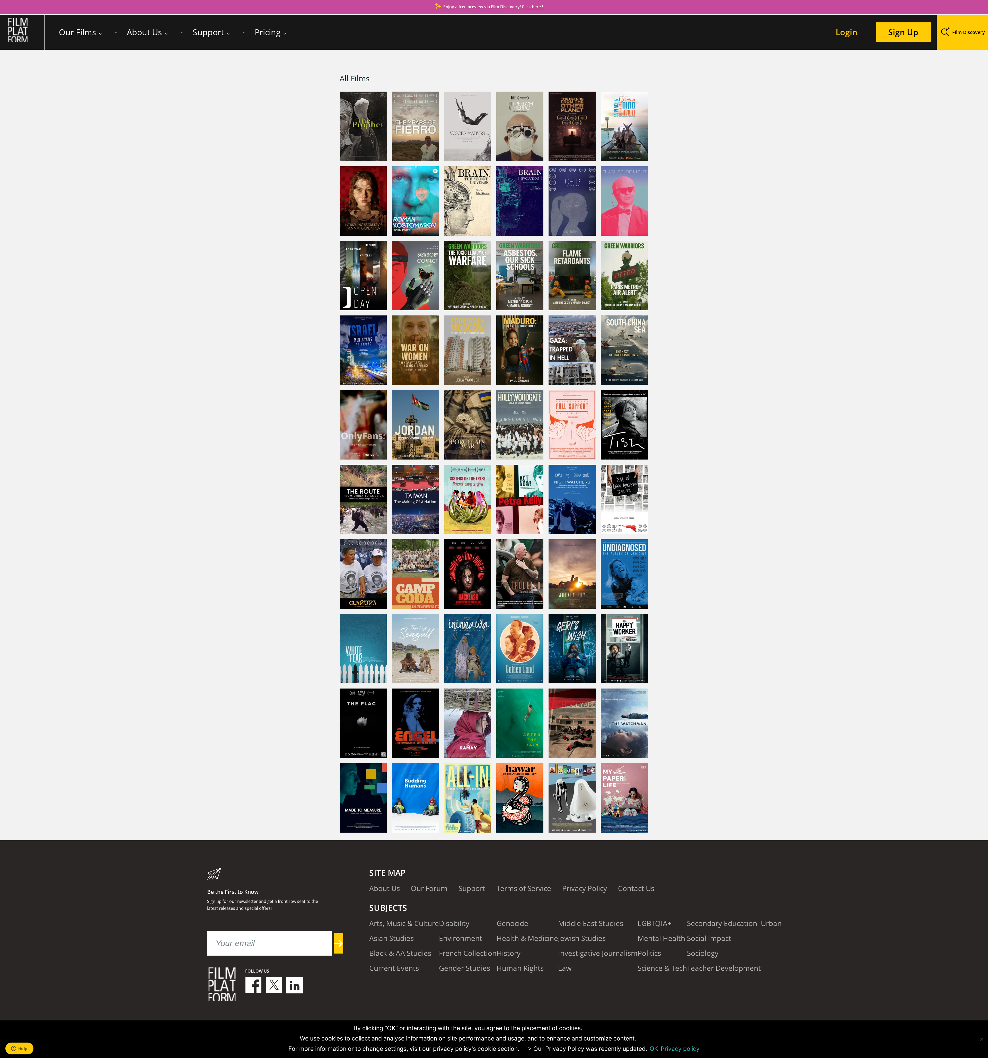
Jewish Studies (582, 938)
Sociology (702, 953)
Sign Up (903, 32)
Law (565, 968)
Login (846, 32)
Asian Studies (391, 938)
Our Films (77, 32)
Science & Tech (662, 968)
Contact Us (636, 888)
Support (208, 32)
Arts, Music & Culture (404, 923)
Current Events (394, 968)
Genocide (512, 923)
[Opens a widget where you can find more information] (19, 1049)
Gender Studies (464, 968)
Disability (454, 923)
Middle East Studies (590, 923)
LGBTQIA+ (655, 923)
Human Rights (520, 968)
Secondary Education (722, 923)
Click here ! (533, 7)
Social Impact (709, 938)
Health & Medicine (527, 938)
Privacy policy (680, 1048)
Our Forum (429, 888)
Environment (460, 938)
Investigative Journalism (598, 953)
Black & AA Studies (400, 953)
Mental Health (661, 938)
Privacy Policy (584, 888)
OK (654, 1048)
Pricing (267, 32)
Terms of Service (523, 888)
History (509, 953)
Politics (649, 953)
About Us (144, 32)
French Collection (468, 953)
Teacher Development (724, 968)
